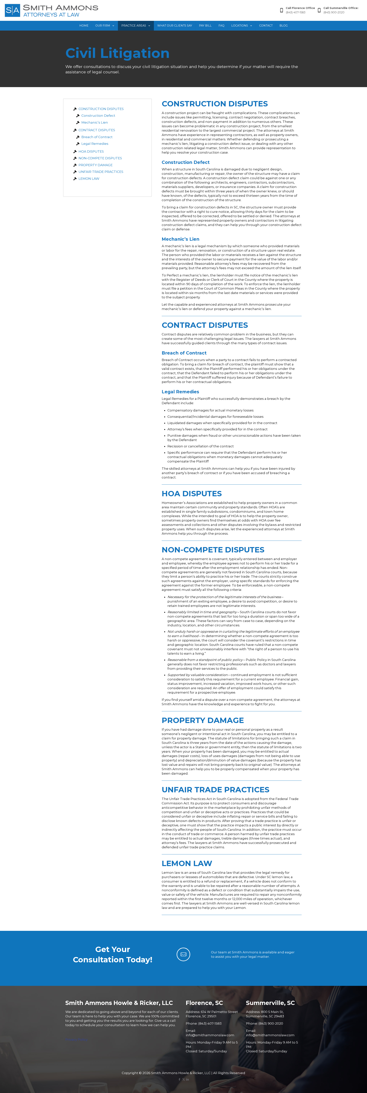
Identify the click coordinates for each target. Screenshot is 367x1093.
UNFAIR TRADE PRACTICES (101, 172)
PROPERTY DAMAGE (96, 165)
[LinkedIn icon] (187, 1079)
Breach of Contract (97, 137)
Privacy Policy (76, 1039)
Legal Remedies (94, 144)
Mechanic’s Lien (94, 122)
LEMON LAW (89, 179)
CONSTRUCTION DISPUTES (101, 109)
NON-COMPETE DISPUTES (100, 158)
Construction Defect (98, 115)
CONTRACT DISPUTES (97, 130)
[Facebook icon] (179, 1079)
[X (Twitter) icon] (183, 1079)
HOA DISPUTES (91, 151)
